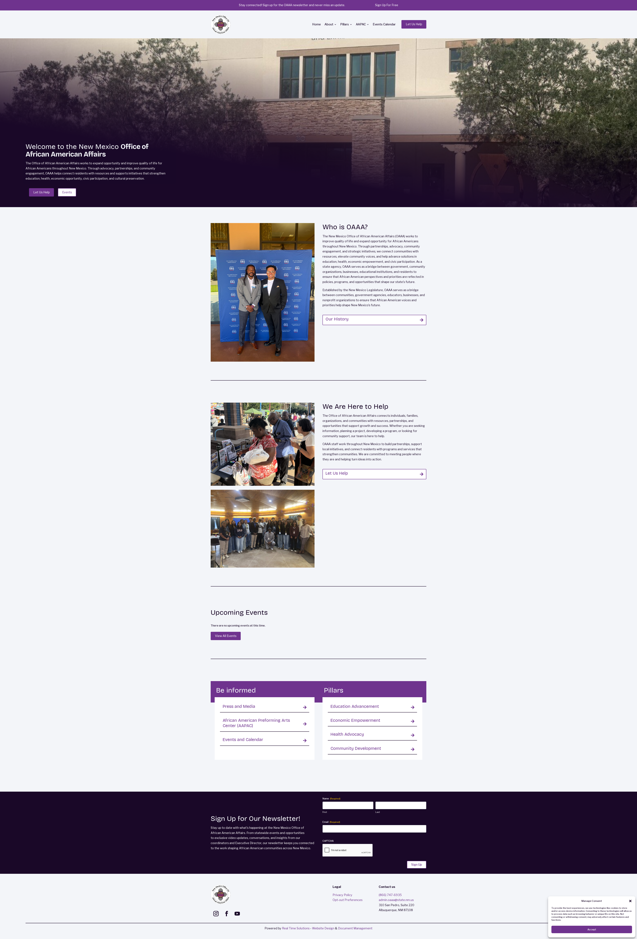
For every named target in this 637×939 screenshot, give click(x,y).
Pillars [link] (344, 24)
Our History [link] (337, 319)
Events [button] (67, 192)
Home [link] (316, 24)
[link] (221, 24)
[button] (630, 901)
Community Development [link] (355, 748)
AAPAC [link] (361, 24)
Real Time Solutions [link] (296, 928)
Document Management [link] (355, 928)
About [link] (328, 24)
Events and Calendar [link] (243, 739)
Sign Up (416, 864)
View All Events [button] (225, 636)
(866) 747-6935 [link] (390, 895)
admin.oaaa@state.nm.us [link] (396, 900)
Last (377, 812)
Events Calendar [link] (384, 24)
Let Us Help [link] (336, 473)
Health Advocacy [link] (347, 734)
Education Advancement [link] (354, 706)
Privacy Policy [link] (342, 895)
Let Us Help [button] (414, 24)
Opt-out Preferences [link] (347, 900)
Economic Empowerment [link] (355, 720)
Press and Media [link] (239, 706)
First (324, 812)
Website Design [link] (323, 928)
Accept (591, 929)
